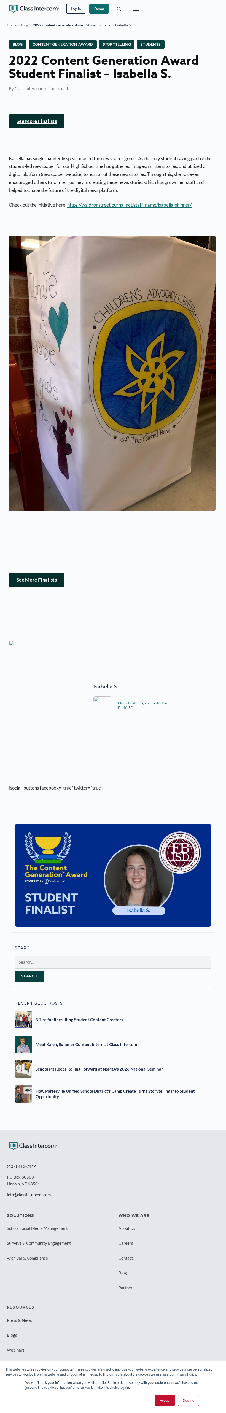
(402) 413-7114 (22, 1166)
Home (12, 25)
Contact (126, 1257)
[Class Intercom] (33, 1146)
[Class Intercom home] (34, 8)
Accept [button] (165, 1400)
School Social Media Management (37, 1228)
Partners (126, 1287)
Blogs (12, 1335)
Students (151, 44)
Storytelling (117, 44)
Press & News (19, 1320)
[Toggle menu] (136, 9)
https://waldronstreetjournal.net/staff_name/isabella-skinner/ (129, 205)
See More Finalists (37, 121)
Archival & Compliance (27, 1257)
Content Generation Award (63, 44)
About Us (127, 1228)
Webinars (16, 1349)
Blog (24, 25)
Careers (126, 1243)
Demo (99, 9)
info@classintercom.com (29, 1194)
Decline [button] (188, 1400)
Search (29, 976)
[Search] (119, 9)
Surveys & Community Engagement (39, 1243)
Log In (76, 9)
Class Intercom (28, 88)
